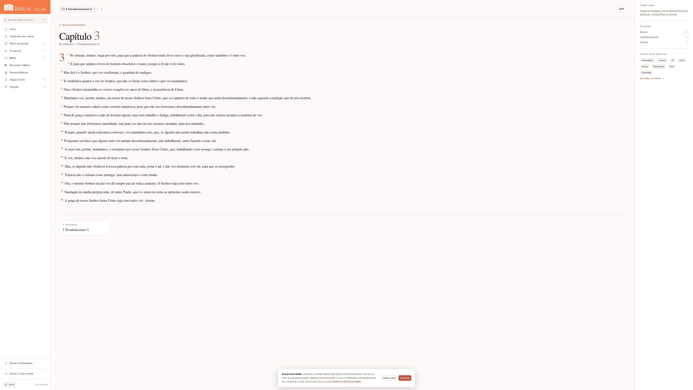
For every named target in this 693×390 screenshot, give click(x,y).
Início (13, 29)
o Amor (662, 60)
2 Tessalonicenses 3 (78, 9)
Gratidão (646, 72)
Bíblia (13, 58)
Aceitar (405, 378)
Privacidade (41, 384)
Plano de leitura (19, 43)
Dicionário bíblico (20, 65)
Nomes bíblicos (19, 72)
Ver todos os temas (651, 78)
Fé (673, 60)
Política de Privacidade (347, 381)
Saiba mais (389, 378)
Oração (14, 86)
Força (645, 66)
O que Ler (15, 50)
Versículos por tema (22, 36)
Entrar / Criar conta (21, 373)
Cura (681, 60)
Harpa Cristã (17, 79)
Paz (672, 66)
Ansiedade (647, 60)
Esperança (658, 66)
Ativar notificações (21, 363)
